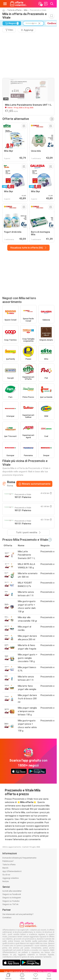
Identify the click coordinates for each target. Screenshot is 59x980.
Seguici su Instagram (11, 897)
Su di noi (6, 874)
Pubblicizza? (8, 861)
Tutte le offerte (14, 10)
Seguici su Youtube (10, 901)
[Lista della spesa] (45, 3)
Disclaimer (47, 972)
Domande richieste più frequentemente (19, 858)
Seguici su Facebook (11, 894)
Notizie (5, 881)
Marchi (5, 868)
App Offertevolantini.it (11, 871)
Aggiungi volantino (10, 878)
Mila (25, 10)
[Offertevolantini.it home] (18, 4)
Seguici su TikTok (10, 904)
